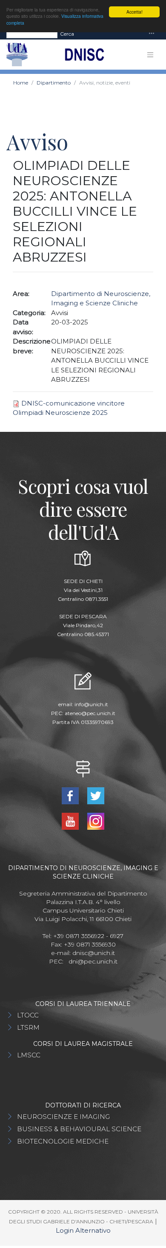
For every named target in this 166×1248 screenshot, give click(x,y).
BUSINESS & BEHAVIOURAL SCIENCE (79, 1129)
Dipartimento (54, 82)
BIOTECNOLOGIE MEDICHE (63, 1141)
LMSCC (28, 1055)
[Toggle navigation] (151, 34)
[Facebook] (71, 795)
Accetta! (134, 11)
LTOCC (28, 1015)
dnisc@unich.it (93, 953)
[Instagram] (96, 821)
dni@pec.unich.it (93, 961)
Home (20, 82)
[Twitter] (96, 795)
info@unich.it (91, 704)
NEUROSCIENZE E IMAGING (63, 1117)
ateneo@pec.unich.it (90, 713)
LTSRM (28, 1027)
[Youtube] (71, 821)
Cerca (67, 34)
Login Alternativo (83, 1230)
